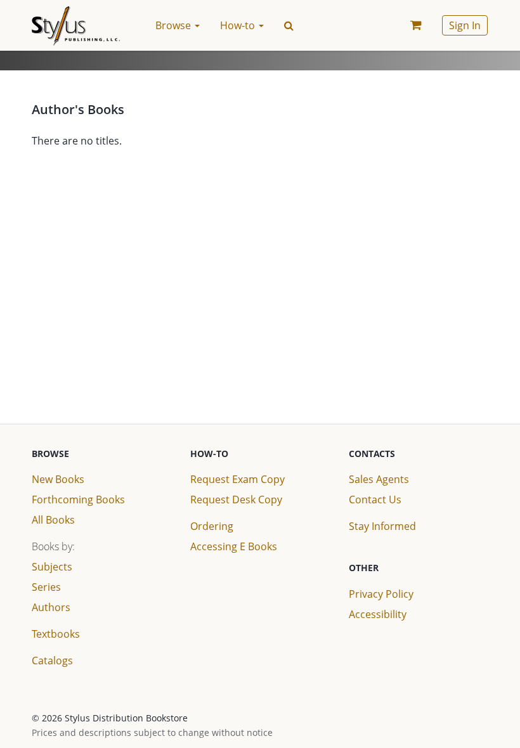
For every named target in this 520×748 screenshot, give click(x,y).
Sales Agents (379, 479)
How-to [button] (238, 25)
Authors (51, 607)
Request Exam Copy (237, 479)
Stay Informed (382, 526)
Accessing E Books (233, 546)
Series (46, 587)
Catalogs (52, 660)
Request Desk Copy (236, 499)
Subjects (52, 567)
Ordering (211, 526)
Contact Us (375, 499)
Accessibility (377, 614)
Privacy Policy (381, 594)
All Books (53, 520)
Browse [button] (174, 25)
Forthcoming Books (78, 499)
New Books (58, 479)
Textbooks (56, 634)
